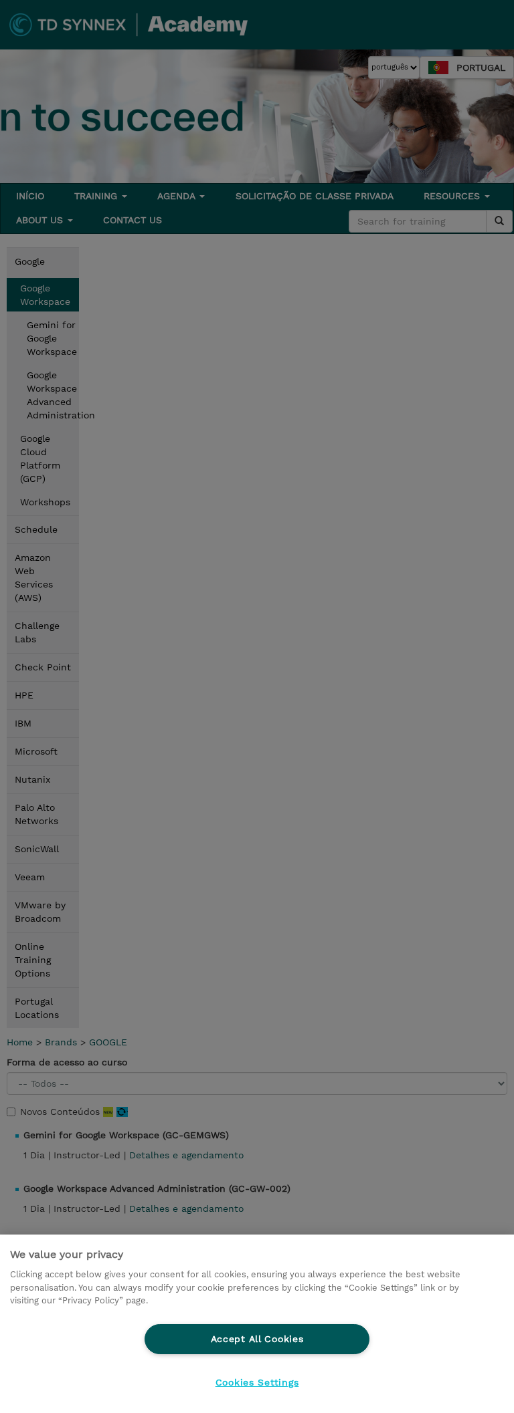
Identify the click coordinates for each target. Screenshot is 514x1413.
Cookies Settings (257, 1382)
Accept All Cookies (257, 1338)
